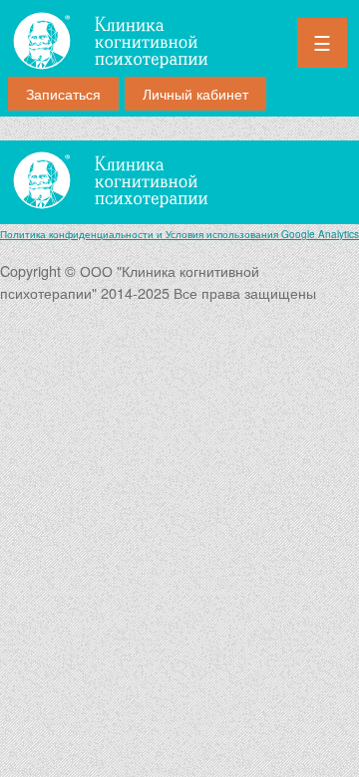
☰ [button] (322, 43)
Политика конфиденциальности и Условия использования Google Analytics (179, 234)
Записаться (63, 93)
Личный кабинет (195, 93)
